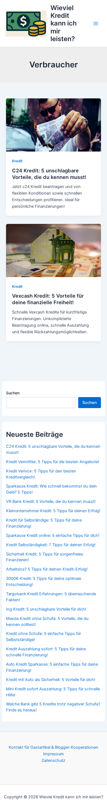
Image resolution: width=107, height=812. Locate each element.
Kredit (17, 161)
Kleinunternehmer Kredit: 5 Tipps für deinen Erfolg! (53, 510)
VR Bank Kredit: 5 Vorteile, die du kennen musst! (50, 501)
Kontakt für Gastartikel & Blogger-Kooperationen (53, 747)
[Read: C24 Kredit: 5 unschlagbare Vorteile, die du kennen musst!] (53, 124)
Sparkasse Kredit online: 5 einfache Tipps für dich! (52, 535)
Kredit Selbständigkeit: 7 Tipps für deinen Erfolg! (50, 544)
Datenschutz (53, 760)
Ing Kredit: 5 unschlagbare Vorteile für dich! (46, 609)
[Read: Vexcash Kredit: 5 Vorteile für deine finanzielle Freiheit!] (53, 250)
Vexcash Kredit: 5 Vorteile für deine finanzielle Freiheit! (48, 299)
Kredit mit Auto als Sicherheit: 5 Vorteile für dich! (50, 679)
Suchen (12, 393)
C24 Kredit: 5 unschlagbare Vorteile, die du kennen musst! (49, 173)
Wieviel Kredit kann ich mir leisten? (63, 23)
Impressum (53, 753)
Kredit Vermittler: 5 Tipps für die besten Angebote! (52, 461)
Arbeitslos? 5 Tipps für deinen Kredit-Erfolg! (47, 569)
